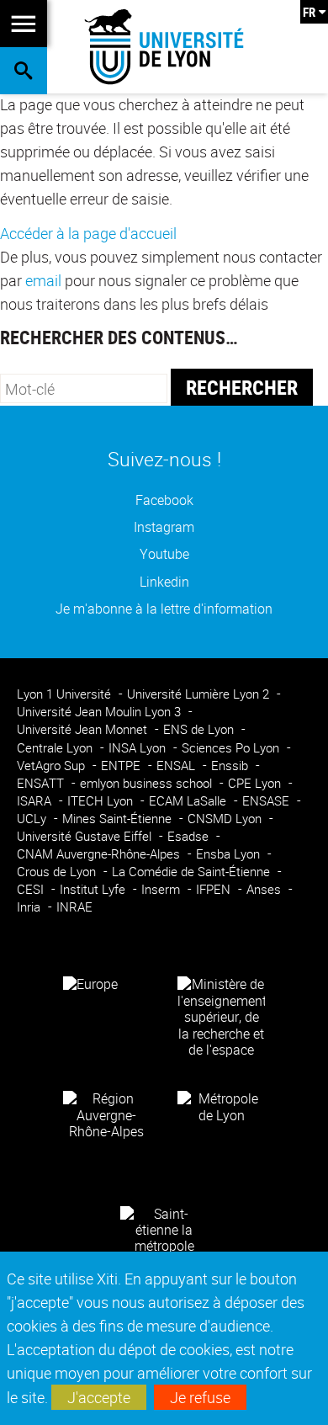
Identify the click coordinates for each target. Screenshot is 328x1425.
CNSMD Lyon (226, 819)
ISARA (36, 801)
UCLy (33, 819)
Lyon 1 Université (65, 694)
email (43, 280)
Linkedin (164, 582)
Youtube (164, 554)
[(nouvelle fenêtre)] (221, 1016)
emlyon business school (147, 783)
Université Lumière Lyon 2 (199, 694)
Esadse (189, 836)
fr (309, 11)
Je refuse (200, 1397)
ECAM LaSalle (189, 801)
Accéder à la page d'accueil (88, 233)
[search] (83, 388)
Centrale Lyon (56, 748)
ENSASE (267, 801)
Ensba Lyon (229, 854)
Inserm (162, 889)
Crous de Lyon (58, 872)
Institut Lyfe (94, 889)
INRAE (74, 907)
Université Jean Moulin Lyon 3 (100, 712)
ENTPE (122, 766)
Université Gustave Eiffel (86, 836)
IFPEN (215, 889)
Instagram (164, 527)
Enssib (231, 766)
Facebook (164, 500)
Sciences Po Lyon (232, 748)
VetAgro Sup (52, 766)
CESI (32, 889)
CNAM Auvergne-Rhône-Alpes (100, 854)
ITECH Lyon (101, 801)
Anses (265, 889)
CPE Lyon (256, 783)
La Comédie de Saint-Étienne (192, 872)
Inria (30, 907)
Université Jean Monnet (84, 729)
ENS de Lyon (200, 729)
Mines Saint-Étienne (118, 819)
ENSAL (177, 766)
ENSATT (42, 783)
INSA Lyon (138, 748)
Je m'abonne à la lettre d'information (164, 609)
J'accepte (98, 1397)
